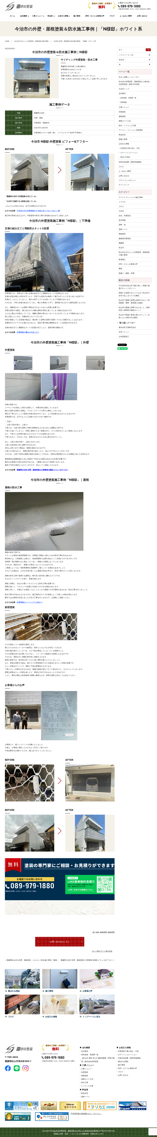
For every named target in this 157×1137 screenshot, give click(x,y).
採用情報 (123, 102)
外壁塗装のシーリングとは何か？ (30, 602)
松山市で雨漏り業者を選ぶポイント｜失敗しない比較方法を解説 (134, 316)
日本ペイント (124, 332)
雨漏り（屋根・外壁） (127, 273)
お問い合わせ (142, 16)
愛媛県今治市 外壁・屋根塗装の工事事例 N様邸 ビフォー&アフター (87, 960)
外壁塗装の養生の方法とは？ (28, 332)
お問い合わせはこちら (60, 941)
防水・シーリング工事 (127, 125)
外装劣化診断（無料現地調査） (131, 162)
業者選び (122, 259)
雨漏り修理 (123, 139)
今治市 (109, 951)
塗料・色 (122, 225)
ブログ (112, 16)
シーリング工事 (87, 1086)
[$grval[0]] (29, 172)
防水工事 (84, 1082)
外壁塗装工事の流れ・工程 (129, 148)
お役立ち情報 (63, 16)
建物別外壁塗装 (125, 238)
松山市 (121, 247)
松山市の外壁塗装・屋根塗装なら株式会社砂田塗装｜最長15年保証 (134, 82)
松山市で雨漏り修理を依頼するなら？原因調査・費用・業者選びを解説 (134, 301)
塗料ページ (123, 229)
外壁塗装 (122, 112)
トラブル (122, 202)
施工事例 (76, 16)
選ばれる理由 (125, 157)
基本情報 (122, 220)
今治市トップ (124, 89)
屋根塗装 (122, 116)
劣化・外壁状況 (125, 216)
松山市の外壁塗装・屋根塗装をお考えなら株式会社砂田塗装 (75, 1131)
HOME (7, 41)
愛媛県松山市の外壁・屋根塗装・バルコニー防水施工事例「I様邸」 (33, 960)
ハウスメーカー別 (126, 55)
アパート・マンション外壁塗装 (131, 130)
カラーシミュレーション (129, 153)
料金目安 (122, 135)
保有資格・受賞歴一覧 (128, 98)
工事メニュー (37, 16)
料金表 (50, 16)
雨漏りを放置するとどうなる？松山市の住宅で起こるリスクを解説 (134, 294)
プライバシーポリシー (127, 180)
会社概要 (23, 16)
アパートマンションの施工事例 (131, 197)
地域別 (121, 60)
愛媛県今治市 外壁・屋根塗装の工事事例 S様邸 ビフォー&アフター (42, 470)
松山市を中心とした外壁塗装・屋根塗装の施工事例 (31, 41)
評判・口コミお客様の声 (94, 16)
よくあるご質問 (126, 16)
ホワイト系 (103, 951)
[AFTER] (90, 172)
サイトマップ (124, 185)
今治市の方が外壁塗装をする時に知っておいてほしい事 (38, 211)
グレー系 (95, 951)
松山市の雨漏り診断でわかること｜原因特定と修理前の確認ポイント (134, 308)
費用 (120, 268)
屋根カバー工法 (125, 121)
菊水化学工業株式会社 (127, 327)
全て (134, 50)
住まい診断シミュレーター (129, 77)
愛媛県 (121, 243)
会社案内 (122, 93)
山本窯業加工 (124, 336)
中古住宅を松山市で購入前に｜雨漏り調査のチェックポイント (134, 286)
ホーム (12, 16)
